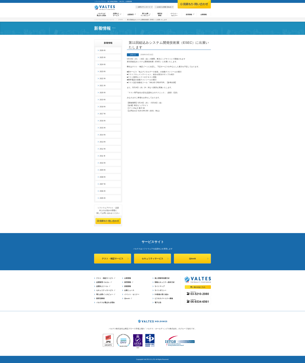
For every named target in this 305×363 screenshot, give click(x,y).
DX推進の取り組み (162, 294)
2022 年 (103, 78)
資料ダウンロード (144, 7)
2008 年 (103, 177)
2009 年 (103, 170)
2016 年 (103, 121)
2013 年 (103, 142)
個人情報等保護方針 (162, 278)
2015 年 (103, 128)
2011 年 (102, 156)
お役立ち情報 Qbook (164, 7)
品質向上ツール (102, 286)
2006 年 (103, 191)
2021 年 (103, 86)
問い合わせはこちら (197, 287)
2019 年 (103, 100)
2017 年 (103, 114)
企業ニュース (129, 290)
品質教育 (130, 14)
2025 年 (103, 57)
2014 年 (103, 135)
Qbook (192, 258)
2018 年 (103, 107)
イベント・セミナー (174, 14)
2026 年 (103, 50)
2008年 (120, 20)
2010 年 (103, 163)
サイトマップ (160, 286)
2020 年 (103, 93)
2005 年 (103, 198)
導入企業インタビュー (145, 14)
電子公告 (158, 302)
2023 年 (103, 71)
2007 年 (103, 184)
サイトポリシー (160, 290)
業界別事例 (160, 14)
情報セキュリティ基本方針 (165, 282)
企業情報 (204, 14)
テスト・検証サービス (112, 258)
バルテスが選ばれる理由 (101, 14)
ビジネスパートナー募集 (164, 298)
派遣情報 (127, 286)
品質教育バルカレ (103, 282)
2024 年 (103, 64)
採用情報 (189, 14)
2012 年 (103, 149)
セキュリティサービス (152, 258)
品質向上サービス (116, 14)
